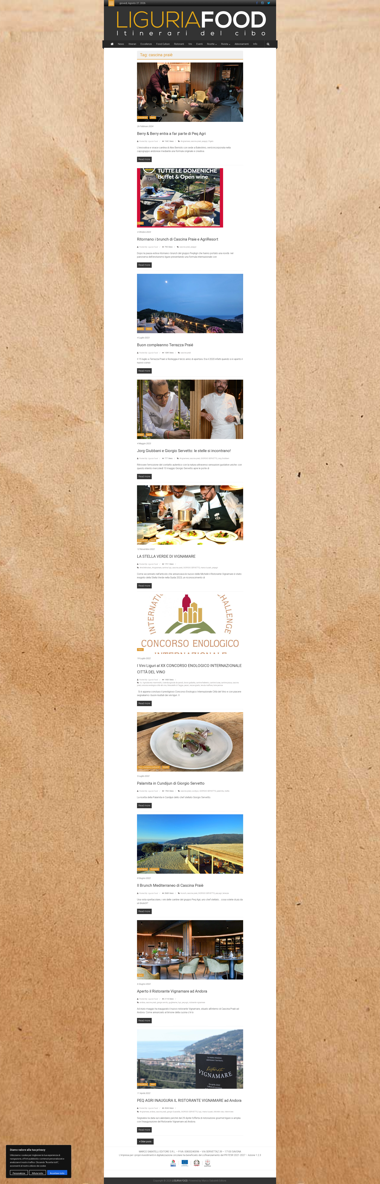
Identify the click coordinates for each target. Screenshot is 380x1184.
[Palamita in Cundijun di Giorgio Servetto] (190, 741)
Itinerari (132, 44)
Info (255, 44)
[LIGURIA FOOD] (190, 23)
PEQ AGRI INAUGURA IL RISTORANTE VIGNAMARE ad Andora (189, 1100)
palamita (220, 791)
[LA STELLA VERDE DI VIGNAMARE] (190, 514)
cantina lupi (166, 568)
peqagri (205, 141)
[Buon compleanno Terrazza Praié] (190, 303)
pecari (186, 685)
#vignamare (185, 141)
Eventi (199, 44)
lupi (179, 1002)
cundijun (195, 791)
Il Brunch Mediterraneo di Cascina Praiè (170, 885)
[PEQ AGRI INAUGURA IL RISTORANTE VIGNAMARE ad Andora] (190, 1058)
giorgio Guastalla (173, 1112)
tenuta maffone (207, 685)
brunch (183, 893)
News (121, 44)
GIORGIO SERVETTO (209, 458)
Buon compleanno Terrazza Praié (165, 345)
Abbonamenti (242, 44)
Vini (190, 44)
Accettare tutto (57, 1173)
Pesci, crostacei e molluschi (148, 767)
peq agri (219, 893)
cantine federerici (202, 683)
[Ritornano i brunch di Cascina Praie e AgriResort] (180, 197)
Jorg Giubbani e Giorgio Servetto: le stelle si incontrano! (184, 450)
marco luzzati (206, 568)
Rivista (224, 44)
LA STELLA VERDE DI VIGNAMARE (166, 556)
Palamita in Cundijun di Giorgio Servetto (171, 783)
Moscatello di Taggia (175, 685)
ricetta (227, 791)
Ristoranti (179, 44)
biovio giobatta (189, 683)
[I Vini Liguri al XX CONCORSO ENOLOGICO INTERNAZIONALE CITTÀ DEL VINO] (190, 624)
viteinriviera (229, 1112)
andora (142, 1002)
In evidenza (142, 118)
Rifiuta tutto (37, 1173)
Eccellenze (146, 44)
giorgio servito (162, 1002)
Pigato (210, 141)
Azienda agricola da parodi (173, 683)
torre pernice (218, 685)
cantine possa (226, 683)
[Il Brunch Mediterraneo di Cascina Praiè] (190, 844)
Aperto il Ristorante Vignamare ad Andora (172, 991)
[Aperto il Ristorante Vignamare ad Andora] (190, 949)
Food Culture (163, 44)
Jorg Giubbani (223, 458)
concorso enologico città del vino (154, 685)
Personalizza (19, 1173)
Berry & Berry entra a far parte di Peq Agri (171, 133)
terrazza (226, 893)
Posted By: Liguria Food (148, 141)
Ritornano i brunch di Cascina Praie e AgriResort (177, 239)
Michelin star (219, 1112)
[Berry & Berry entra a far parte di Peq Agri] (190, 92)
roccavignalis (195, 685)
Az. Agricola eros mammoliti (151, 683)
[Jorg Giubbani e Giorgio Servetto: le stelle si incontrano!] (190, 409)
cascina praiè (196, 141)
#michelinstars (145, 568)
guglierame (173, 1002)
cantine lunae (215, 683)
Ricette (210, 44)
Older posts (146, 1141)
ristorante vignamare (197, 1002)
